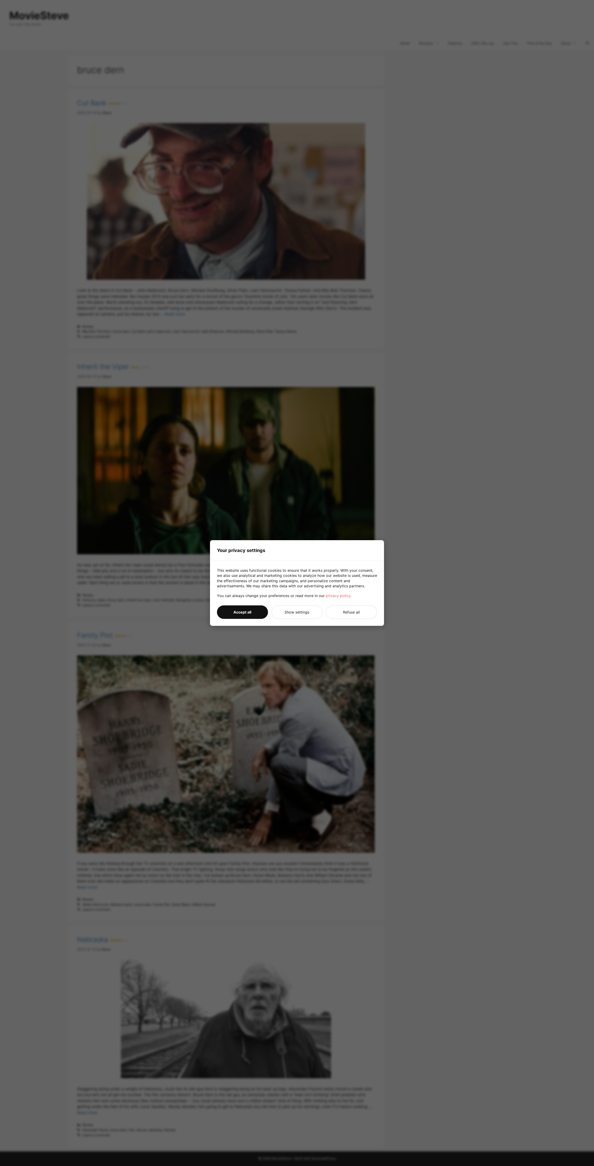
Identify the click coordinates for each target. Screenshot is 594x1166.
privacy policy (338, 595)
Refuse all (351, 612)
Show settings (296, 612)
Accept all (242, 612)
